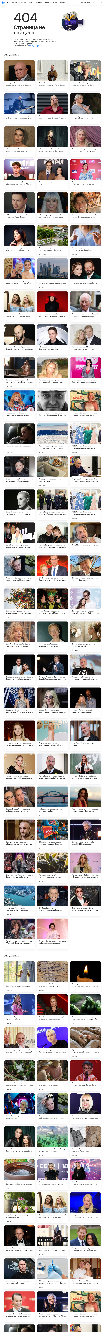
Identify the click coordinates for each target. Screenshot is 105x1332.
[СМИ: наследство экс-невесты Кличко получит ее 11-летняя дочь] (52, 570)
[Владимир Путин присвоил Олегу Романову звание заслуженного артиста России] (85, 471)
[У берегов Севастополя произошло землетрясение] (19, 901)
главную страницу (36, 46)
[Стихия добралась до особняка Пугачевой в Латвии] (19, 1174)
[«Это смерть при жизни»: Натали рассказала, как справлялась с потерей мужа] (52, 207)
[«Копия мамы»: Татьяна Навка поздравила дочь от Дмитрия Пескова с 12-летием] (52, 141)
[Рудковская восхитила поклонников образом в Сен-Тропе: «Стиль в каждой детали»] (52, 736)
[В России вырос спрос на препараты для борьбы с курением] (85, 240)
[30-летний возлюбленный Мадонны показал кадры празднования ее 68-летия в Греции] (85, 703)
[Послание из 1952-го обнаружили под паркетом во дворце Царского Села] (52, 1141)
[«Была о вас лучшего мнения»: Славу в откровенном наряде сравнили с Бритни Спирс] (85, 372)
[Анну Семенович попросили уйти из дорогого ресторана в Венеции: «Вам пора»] (52, 1174)
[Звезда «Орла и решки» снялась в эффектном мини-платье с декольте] (52, 934)
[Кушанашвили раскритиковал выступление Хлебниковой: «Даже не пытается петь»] (19, 240)
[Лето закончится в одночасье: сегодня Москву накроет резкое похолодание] (52, 273)
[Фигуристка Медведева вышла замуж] (52, 174)
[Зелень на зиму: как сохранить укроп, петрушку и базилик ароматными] (52, 240)
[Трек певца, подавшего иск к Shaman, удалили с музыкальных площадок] (52, 1207)
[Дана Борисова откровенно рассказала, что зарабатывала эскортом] (19, 537)
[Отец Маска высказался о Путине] (85, 537)
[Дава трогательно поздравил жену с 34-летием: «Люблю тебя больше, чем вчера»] (85, 603)
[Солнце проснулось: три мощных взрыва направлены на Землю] (52, 967)
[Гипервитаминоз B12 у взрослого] (19, 438)
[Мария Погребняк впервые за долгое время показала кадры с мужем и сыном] (52, 703)
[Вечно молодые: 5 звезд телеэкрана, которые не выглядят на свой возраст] (85, 1273)
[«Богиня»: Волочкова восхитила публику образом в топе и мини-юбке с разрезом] (85, 405)
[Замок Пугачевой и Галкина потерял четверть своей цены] (19, 504)
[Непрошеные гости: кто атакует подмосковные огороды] (52, 1240)
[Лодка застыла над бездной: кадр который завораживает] (52, 1306)
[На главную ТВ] (6, 2)
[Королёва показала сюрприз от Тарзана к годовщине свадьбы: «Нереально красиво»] (19, 1306)
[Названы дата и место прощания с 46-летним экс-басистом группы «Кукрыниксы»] (19, 108)
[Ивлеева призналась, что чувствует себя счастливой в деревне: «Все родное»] (52, 372)
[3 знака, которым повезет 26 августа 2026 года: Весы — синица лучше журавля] (19, 372)
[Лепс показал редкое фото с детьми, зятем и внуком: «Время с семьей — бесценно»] (85, 901)
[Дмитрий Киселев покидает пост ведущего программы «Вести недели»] (19, 75)
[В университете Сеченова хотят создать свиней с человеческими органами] (85, 1207)
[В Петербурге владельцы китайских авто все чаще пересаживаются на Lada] (85, 1099)
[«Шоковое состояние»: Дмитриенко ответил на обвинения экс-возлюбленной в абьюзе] (52, 339)
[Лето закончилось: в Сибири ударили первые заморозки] (52, 868)
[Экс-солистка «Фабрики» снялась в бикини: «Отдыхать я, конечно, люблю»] (85, 868)
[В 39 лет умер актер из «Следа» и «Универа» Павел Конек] (19, 207)
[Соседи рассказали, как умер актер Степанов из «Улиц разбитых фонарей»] (19, 1000)
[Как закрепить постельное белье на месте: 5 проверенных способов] (85, 934)
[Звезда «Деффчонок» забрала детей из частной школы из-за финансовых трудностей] (85, 769)
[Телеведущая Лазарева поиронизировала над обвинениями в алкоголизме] (52, 636)
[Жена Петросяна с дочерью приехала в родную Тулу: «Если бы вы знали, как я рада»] (52, 75)
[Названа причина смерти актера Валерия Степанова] (85, 570)
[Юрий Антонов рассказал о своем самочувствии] (19, 1273)
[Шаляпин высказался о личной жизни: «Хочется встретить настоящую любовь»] (85, 207)
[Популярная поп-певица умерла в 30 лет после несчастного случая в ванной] (85, 1141)
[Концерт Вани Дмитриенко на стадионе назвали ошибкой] (85, 75)
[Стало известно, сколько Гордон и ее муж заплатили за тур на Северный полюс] (85, 141)
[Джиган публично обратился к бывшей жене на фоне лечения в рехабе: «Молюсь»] (19, 339)
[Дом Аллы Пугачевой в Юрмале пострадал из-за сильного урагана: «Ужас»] (19, 636)
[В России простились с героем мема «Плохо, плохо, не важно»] (19, 967)
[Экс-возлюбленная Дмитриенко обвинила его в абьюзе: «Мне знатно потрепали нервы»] (19, 174)
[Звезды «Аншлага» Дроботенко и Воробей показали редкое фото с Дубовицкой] (52, 670)
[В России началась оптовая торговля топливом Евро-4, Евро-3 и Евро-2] (52, 835)
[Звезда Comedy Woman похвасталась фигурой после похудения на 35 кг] (52, 1099)
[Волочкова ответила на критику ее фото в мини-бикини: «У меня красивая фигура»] (52, 108)
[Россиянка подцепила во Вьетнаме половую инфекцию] (19, 1141)
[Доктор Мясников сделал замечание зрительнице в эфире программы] (52, 1066)
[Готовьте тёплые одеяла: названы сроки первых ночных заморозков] (19, 1240)
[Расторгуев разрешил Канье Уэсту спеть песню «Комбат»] (85, 1033)
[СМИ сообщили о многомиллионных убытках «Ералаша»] (52, 901)
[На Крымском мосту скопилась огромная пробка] (52, 802)
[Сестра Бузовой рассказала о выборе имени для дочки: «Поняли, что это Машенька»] (19, 802)
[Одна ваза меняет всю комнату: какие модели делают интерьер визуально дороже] (19, 1033)
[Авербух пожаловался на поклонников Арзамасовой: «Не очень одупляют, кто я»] (85, 273)
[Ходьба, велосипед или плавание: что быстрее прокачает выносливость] (85, 1000)
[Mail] (3, 2)
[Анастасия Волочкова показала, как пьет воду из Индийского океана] (19, 570)
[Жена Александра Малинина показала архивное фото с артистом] (85, 339)
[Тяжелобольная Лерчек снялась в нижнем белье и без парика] (85, 802)
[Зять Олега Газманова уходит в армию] (85, 736)
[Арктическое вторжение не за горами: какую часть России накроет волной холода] (52, 438)
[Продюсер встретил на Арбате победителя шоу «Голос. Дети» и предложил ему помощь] (85, 1240)
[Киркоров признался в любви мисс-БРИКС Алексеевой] (85, 835)
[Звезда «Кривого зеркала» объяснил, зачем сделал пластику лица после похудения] (19, 835)
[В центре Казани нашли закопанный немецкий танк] (85, 1306)
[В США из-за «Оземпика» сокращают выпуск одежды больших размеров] (85, 438)
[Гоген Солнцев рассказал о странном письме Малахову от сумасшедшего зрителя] (52, 603)
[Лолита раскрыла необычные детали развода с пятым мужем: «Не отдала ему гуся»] (52, 306)
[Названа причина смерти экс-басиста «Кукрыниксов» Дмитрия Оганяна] (52, 405)
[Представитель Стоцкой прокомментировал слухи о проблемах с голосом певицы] (19, 405)
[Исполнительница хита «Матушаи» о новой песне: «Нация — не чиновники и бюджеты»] (85, 174)
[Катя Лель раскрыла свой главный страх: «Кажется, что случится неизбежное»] (52, 1000)
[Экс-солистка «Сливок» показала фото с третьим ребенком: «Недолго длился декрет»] (19, 868)
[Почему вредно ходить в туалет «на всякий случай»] (85, 636)
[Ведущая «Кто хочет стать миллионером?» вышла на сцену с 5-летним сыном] (19, 703)
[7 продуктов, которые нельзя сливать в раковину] (52, 471)
